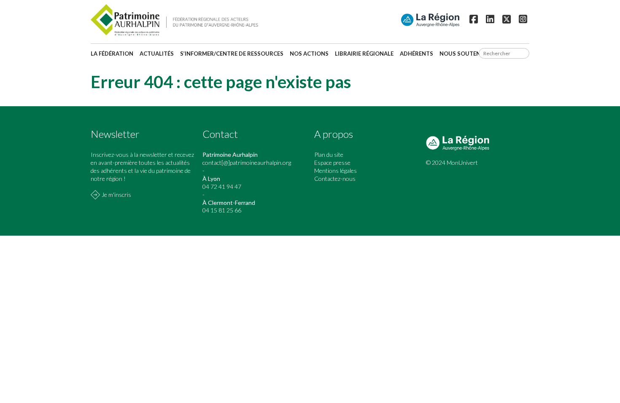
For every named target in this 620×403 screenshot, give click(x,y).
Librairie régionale (364, 53)
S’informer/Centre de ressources (231, 53)
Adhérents (416, 53)
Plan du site (328, 154)
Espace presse (332, 162)
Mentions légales (335, 170)
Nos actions (309, 53)
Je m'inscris (116, 194)
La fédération (112, 53)
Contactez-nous (335, 178)
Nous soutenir (462, 53)
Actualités (157, 53)
